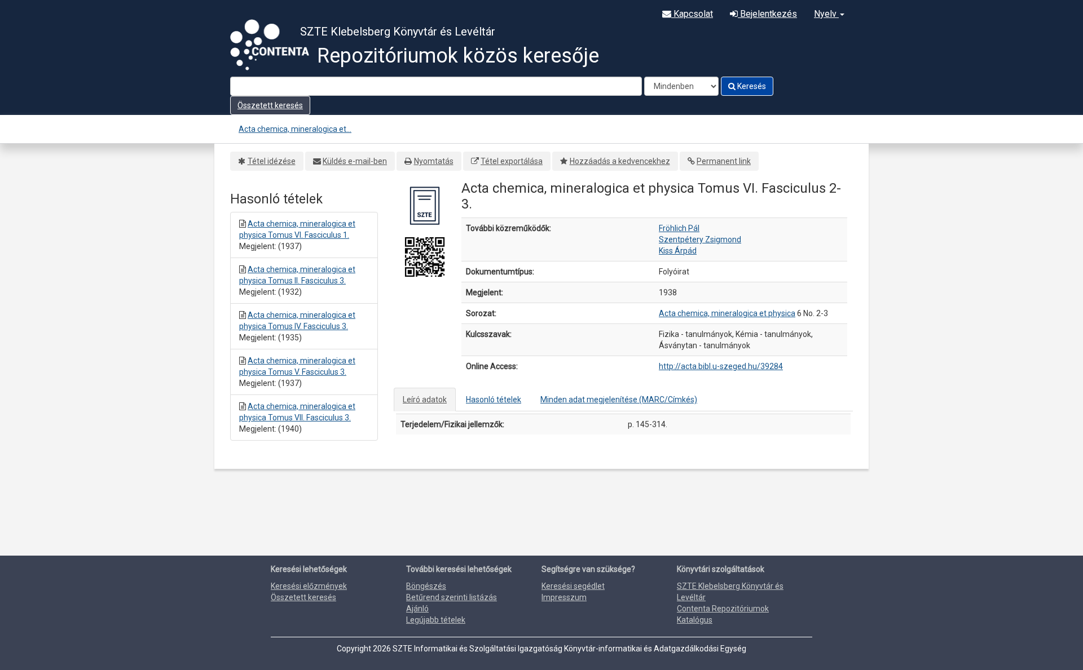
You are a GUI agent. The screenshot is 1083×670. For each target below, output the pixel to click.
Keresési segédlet (573, 586)
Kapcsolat (692, 13)
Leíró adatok (425, 399)
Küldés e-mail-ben (355, 161)
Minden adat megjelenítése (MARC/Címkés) (618, 399)
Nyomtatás (434, 161)
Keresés (751, 86)
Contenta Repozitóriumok (723, 608)
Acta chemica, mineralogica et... (295, 129)
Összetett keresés (270, 105)
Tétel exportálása (512, 161)
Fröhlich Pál (679, 228)
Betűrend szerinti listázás (451, 597)
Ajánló (417, 608)
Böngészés (426, 586)
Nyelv (826, 13)
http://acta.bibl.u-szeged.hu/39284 (721, 366)
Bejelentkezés (767, 13)
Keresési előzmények (309, 586)
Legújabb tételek (435, 619)
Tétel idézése (272, 161)
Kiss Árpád (678, 250)
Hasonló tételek (493, 399)
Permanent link (724, 161)
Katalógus (694, 619)
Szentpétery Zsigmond (700, 239)
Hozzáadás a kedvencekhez (620, 161)
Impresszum (564, 597)
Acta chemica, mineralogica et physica (727, 313)
